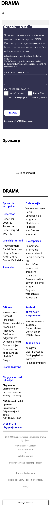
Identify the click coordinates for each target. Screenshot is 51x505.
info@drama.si (33, 315)
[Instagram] (43, 191)
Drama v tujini (10, 345)
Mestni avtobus (34, 351)
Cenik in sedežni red (35, 259)
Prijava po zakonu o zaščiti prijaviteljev (25, 480)
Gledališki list (33, 223)
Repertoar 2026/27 (8, 220)
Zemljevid (31, 347)
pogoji (30, 121)
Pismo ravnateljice (13, 323)
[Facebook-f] (36, 191)
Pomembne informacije (32, 247)
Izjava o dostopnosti (25, 473)
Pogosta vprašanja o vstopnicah (32, 294)
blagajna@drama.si (13, 427)
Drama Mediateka (13, 260)
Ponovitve (8, 226)
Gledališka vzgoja (13, 249)
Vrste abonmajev (35, 208)
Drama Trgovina (12, 367)
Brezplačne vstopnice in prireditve (32, 268)
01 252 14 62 (32, 312)
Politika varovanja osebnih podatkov (25, 463)
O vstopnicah (33, 241)
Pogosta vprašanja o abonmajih (32, 230)
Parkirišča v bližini (36, 362)
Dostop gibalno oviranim (34, 357)
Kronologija (9, 326)
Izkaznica (8, 319)
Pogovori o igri (11, 245)
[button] (4, 8)
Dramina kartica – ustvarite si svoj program (36, 283)
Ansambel (8, 267)
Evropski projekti (12, 341)
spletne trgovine (25, 456)
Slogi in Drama (11, 253)
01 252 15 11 (9, 424)
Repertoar (9, 214)
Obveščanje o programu (33, 217)
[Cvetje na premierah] (25, 157)
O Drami (7, 307)
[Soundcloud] (47, 191)
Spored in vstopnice (8, 205)
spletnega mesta (25, 449)
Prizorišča (8, 330)
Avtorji (25, 486)
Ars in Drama (10, 256)
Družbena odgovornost (10, 336)
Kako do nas (10, 312)
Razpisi (7, 360)
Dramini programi (13, 240)
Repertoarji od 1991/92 (11, 232)
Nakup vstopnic (34, 253)
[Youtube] (39, 191)
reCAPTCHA (19, 121)
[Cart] (4, 17)
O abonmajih (33, 203)
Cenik (29, 212)
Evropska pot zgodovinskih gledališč (10, 353)
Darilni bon (31, 275)
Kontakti (7, 316)
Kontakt (30, 307)
